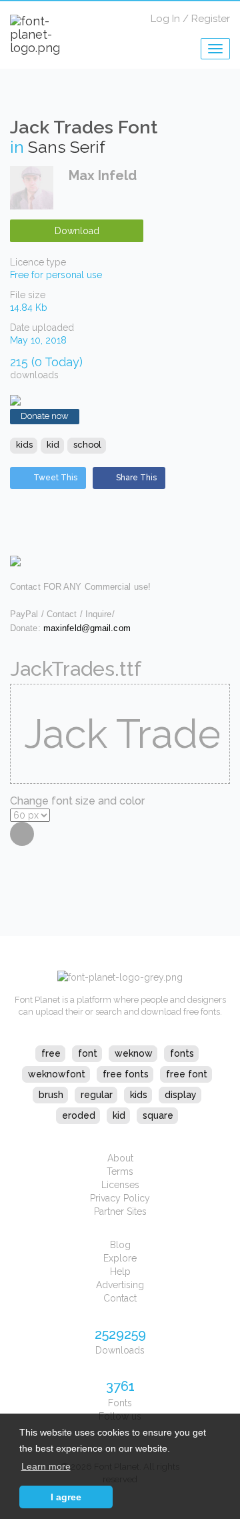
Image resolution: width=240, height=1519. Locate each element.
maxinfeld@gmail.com (87, 628)
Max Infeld (103, 175)
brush (51, 1094)
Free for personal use (56, 275)
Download (77, 230)
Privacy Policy (120, 1198)
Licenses (120, 1184)
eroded (78, 1115)
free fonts (126, 1074)
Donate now (45, 416)
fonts (182, 1053)
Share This (136, 477)
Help (120, 1271)
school (87, 445)
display (181, 1094)
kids (24, 445)
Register (210, 19)
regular (97, 1094)
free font (186, 1074)
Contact (120, 1298)
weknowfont (56, 1074)
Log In (165, 19)
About (120, 1158)
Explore (120, 1258)
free (51, 1053)
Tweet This (55, 477)
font (87, 1053)
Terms (120, 1171)
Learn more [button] (46, 1466)
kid (53, 445)
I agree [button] (66, 1497)
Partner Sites (120, 1211)
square (158, 1115)
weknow (134, 1053)
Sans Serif (66, 147)
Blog (120, 1244)
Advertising (120, 1285)
